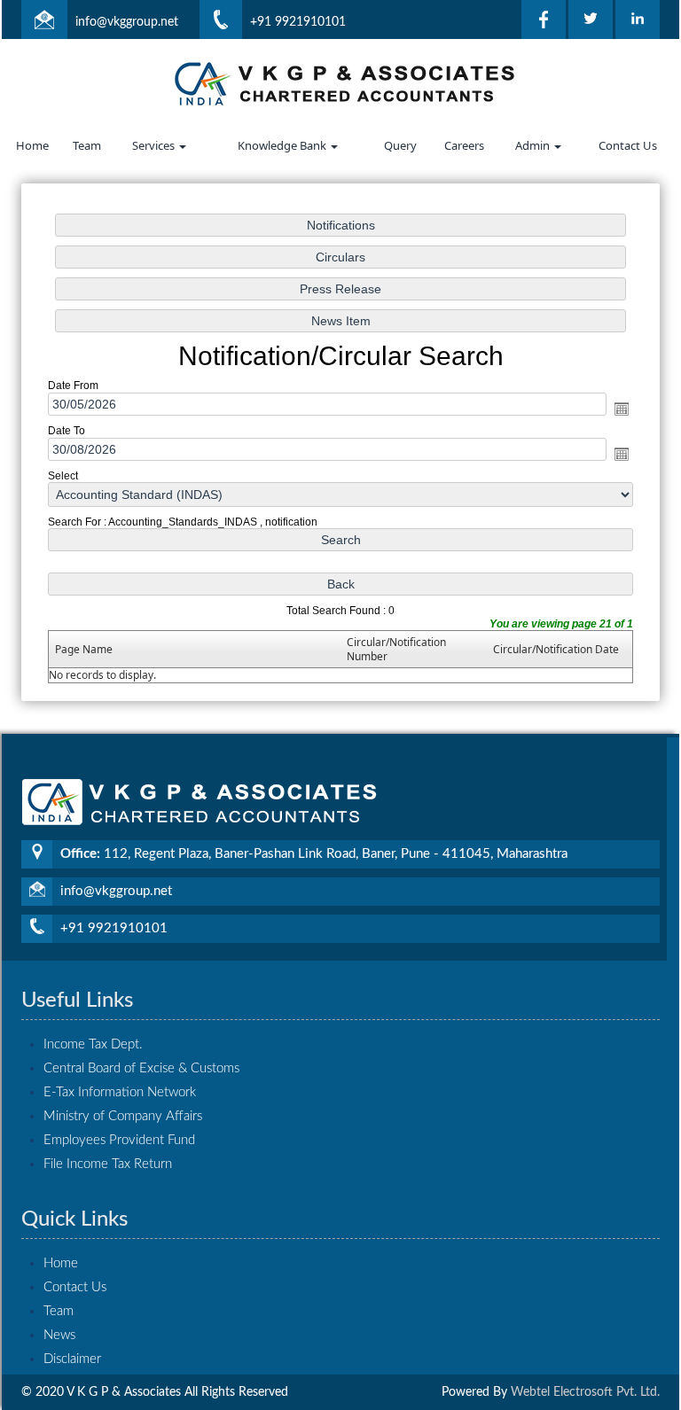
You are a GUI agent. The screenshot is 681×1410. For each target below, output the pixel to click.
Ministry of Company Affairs (122, 1116)
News (59, 1335)
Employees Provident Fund (119, 1140)
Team (87, 145)
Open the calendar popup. (621, 408)
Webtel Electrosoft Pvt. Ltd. (585, 1392)
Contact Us (628, 145)
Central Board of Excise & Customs (141, 1068)
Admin (533, 145)
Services (154, 145)
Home (32, 145)
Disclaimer (72, 1359)
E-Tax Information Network (119, 1092)
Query (400, 145)
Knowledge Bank (283, 145)
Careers (464, 145)
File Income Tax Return (107, 1164)
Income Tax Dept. (93, 1044)
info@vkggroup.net (126, 22)
